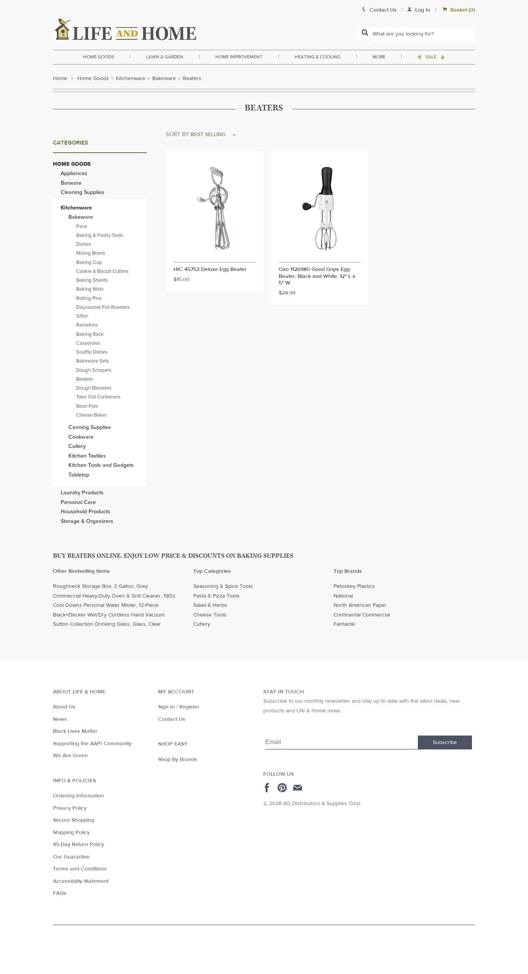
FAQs (59, 893)
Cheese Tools (210, 614)
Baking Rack (90, 334)
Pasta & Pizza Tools (216, 596)
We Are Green (70, 755)
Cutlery (77, 446)
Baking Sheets (92, 280)
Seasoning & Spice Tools (223, 586)
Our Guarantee (71, 856)
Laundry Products (82, 492)
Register (189, 706)
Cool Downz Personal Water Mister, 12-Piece (105, 605)
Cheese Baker (91, 415)
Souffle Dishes (91, 352)
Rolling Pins (89, 298)
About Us (64, 706)
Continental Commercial (362, 614)
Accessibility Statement (81, 881)
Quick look (214, 255)
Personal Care (78, 502)
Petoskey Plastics (354, 586)
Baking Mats (90, 289)
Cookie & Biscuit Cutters (102, 271)
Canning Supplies (89, 427)
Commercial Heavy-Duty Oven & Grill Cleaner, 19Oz (114, 596)
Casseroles (88, 343)
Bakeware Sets (92, 361)
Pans (81, 226)
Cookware (81, 437)
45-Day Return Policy (78, 844)
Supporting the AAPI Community (92, 743)
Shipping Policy (71, 832)
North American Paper (360, 605)
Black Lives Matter (75, 731)
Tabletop (78, 475)
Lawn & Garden (164, 57)
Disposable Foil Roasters (103, 307)
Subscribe (445, 742)
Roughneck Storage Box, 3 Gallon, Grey (100, 586)
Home (60, 78)
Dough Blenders (93, 388)
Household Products (85, 511)
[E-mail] (298, 787)
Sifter (82, 316)
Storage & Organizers (87, 521)
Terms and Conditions (80, 868)
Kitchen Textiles (87, 456)
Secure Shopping (73, 820)
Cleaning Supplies (82, 192)
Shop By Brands (177, 759)
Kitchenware (130, 78)
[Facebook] (268, 787)
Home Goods (98, 57)
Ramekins (87, 325)
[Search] (365, 33)
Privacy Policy (70, 808)
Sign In (166, 706)
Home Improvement (238, 57)
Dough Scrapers (93, 370)
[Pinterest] (283, 787)
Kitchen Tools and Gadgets (101, 465)
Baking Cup (89, 262)
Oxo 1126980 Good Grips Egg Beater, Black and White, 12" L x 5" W (317, 276)
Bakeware (164, 78)
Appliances (74, 173)
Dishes (83, 244)
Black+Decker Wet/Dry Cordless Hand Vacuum (109, 614)
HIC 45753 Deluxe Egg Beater (210, 269)
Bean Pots (87, 406)
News (60, 719)
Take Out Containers (98, 397)
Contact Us (171, 719)
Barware (71, 183)
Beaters (84, 379)
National (343, 596)
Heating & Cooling (318, 57)
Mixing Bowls (90, 253)
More (379, 57)
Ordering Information (78, 795)
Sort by (177, 134)
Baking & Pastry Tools (99, 235)
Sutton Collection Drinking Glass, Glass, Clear (107, 624)
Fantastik (344, 624)
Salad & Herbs (210, 605)
